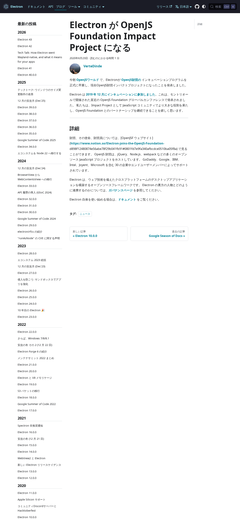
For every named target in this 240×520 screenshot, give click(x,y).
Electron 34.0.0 (27, 146)
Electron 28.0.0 (27, 253)
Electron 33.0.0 (27, 186)
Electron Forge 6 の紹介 (32, 351)
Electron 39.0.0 (27, 107)
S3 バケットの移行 (29, 391)
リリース (163, 7)
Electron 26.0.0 (27, 290)
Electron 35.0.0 (27, 133)
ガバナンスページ (121, 190)
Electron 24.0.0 (27, 303)
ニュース (85, 214)
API (50, 7)
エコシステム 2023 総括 (32, 260)
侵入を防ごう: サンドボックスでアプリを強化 (39, 282)
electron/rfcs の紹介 (30, 232)
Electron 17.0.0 (27, 410)
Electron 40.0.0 (27, 75)
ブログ (60, 7)
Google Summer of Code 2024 (37, 218)
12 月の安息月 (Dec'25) (31, 101)
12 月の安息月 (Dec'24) (31, 168)
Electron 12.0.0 (27, 478)
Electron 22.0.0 (27, 332)
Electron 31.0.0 (27, 205)
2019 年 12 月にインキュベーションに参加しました (120, 94)
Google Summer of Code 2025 (37, 140)
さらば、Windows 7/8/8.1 (33, 338)
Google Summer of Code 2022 (37, 404)
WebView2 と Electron (31, 458)
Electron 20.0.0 (27, 371)
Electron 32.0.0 (27, 199)
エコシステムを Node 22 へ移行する (39, 153)
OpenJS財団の (131, 80)
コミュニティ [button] (92, 7)
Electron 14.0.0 (27, 452)
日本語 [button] (184, 7)
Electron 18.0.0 (27, 397)
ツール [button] (72, 7)
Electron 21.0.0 (27, 364)
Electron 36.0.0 (27, 127)
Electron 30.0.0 (27, 212)
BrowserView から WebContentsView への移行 (35, 177)
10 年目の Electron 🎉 (31, 310)
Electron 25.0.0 (27, 297)
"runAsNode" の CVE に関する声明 (39, 238)
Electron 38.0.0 (27, 114)
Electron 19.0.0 (27, 384)
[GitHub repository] (197, 7)
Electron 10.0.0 (27, 517)
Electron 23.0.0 (27, 317)
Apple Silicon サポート (31, 499)
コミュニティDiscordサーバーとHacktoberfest (37, 508)
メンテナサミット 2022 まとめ (36, 358)
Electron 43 (25, 39)
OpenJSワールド (87, 80)
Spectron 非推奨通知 (30, 425)
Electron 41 (25, 68)
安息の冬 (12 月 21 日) (31, 438)
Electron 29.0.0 (27, 225)
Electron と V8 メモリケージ (35, 377)
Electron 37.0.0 (27, 120)
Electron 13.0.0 (27, 471)
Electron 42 (25, 46)
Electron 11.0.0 (27, 493)
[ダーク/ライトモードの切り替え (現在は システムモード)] (204, 7)
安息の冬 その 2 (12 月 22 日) (35, 345)
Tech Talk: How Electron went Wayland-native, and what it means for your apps (40, 57)
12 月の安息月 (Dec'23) (31, 266)
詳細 (199, 24)
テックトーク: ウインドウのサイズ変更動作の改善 (39, 92)
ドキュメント (36, 7)
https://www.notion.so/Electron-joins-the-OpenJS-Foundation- (117, 143)
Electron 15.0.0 (27, 445)
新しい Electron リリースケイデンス (39, 465)
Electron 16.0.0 (27, 432)
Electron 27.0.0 (27, 273)
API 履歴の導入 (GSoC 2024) (35, 192)
